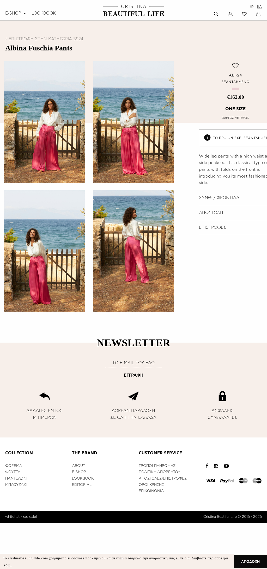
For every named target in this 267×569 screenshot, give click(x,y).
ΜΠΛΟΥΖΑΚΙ (16, 485)
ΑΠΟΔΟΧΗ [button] (250, 561)
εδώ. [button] (7, 565)
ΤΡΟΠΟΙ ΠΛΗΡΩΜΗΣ (157, 466)
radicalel (30, 517)
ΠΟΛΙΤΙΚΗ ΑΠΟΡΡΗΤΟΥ (159, 472)
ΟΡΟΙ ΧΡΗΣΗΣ (151, 485)
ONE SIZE (235, 109)
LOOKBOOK (44, 13)
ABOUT (78, 466)
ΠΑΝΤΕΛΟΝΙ (16, 478)
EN (252, 7)
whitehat (12, 517)
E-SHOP (13, 13)
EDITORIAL (82, 485)
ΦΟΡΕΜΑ (13, 466)
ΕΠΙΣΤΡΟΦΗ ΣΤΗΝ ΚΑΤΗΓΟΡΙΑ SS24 (46, 39)
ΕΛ (259, 7)
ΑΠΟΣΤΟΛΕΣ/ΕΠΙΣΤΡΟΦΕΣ (163, 478)
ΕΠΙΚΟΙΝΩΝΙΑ (151, 491)
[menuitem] (16, 13)
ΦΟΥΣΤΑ (13, 472)
